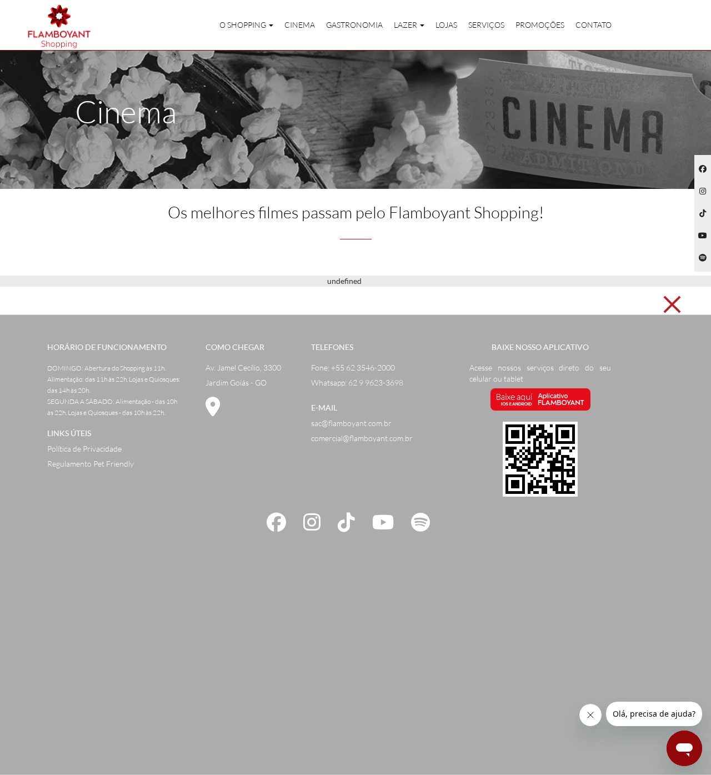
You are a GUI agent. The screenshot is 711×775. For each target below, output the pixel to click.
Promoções (539, 24)
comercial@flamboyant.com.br (362, 438)
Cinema (299, 24)
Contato (593, 24)
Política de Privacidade (84, 448)
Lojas (446, 24)
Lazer (406, 24)
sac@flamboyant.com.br (351, 423)
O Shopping (243, 24)
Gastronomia (354, 24)
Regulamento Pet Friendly (90, 463)
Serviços (486, 24)
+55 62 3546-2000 (363, 367)
